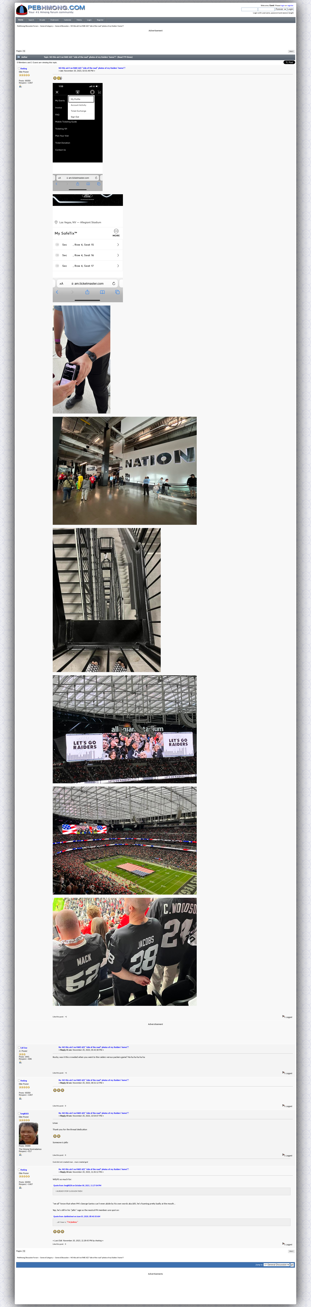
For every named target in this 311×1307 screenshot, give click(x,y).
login (283, 6)
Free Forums (161, 1298)
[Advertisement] (155, 40)
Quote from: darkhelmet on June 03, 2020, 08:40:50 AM (76, 1217)
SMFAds (148, 1298)
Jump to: (259, 1265)
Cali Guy (24, 1048)
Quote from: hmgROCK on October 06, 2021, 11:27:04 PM (77, 1186)
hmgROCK (25, 1114)
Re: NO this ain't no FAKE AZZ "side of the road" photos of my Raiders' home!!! (94, 1047)
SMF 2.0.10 (141, 1296)
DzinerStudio (160, 1301)
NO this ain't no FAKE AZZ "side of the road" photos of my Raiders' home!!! (92, 68)
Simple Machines (167, 1296)
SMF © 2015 (153, 1296)
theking (24, 69)
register (290, 6)
